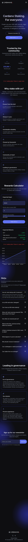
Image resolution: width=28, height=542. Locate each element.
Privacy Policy (14, 538)
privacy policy (17, 444)
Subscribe (23, 441)
